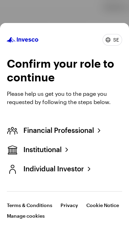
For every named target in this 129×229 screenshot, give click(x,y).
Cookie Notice (102, 205)
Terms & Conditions (29, 205)
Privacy (69, 205)
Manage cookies (26, 215)
